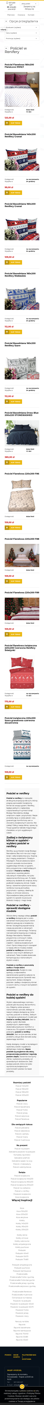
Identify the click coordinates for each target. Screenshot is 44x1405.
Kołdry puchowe (22, 1247)
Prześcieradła (22, 1274)
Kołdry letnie (22, 1235)
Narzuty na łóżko (22, 1321)
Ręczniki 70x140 (22, 1334)
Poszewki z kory (22, 1316)
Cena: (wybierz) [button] (11, 33)
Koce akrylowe (22, 1217)
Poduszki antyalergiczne (22, 1265)
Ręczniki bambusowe (22, 1331)
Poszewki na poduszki (22, 1301)
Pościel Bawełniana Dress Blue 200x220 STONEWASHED (21, 414)
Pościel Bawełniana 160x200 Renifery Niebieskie (20, 274)
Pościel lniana (22, 1137)
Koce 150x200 (22, 1211)
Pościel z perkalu (22, 1134)
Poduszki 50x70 (22, 1256)
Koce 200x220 (22, 1214)
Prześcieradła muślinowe (22, 1295)
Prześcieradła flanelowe (22, 1292)
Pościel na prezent (22, 1149)
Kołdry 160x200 (22, 1226)
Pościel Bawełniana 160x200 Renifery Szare (20, 344)
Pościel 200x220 (22, 1095)
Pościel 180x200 (22, 1092)
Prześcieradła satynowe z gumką (22, 1286)
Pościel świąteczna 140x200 (22, 1179)
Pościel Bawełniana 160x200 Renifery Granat (20, 205)
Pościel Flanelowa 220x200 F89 (22, 592)
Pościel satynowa (22, 1116)
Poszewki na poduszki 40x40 (22, 1304)
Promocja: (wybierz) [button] (13, 38)
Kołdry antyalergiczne (22, 1244)
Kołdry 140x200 (22, 1223)
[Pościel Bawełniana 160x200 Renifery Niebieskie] (22, 298)
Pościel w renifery (22, 1191)
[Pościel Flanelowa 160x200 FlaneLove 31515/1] (22, 89)
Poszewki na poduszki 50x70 (22, 1307)
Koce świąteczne (22, 1197)
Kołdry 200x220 (22, 1230)
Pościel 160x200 (22, 1089)
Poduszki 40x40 (22, 1253)
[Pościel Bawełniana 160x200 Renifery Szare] (22, 368)
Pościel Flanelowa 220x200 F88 (22, 539)
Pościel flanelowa (22, 1119)
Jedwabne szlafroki (22, 1158)
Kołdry (22, 1220)
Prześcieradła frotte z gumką (22, 1277)
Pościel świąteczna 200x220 (22, 1185)
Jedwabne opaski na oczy (22, 1161)
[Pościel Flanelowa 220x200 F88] (22, 555)
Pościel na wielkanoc (22, 1188)
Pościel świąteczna (22, 1176)
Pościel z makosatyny (22, 1164)
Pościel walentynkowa (22, 1167)
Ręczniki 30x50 (22, 1340)
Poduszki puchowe (22, 1268)
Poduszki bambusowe (22, 1271)
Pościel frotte (22, 1110)
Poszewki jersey (22, 1313)
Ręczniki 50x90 (22, 1337)
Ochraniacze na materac (22, 1298)
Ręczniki (22, 1325)
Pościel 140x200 (22, 1086)
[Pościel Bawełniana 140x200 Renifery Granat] (22, 159)
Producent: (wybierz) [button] (13, 27)
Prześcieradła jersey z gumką (22, 1283)
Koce (22, 1208)
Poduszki (22, 1250)
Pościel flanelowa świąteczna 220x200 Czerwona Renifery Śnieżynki (21, 648)
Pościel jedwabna (22, 1128)
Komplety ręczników (22, 1155)
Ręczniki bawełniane (22, 1328)
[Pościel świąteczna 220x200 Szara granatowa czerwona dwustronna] (22, 745)
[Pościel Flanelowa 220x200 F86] (22, 496)
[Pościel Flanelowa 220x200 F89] (22, 609)
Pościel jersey (22, 1113)
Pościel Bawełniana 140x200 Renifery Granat (20, 135)
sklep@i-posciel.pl (17, 1385)
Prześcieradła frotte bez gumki (22, 1280)
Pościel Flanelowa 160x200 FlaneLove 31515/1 (19, 65)
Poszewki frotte (22, 1310)
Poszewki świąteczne (22, 1194)
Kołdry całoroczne (22, 1241)
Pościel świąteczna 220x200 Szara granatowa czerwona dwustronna (20, 720)
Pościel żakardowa (22, 1131)
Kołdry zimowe (22, 1238)
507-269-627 (15, 1382)
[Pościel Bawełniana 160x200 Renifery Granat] (22, 228)
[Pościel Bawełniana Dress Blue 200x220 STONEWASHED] (22, 433)
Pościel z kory (22, 1104)
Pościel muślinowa (22, 1140)
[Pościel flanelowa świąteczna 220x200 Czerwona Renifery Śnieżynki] (22, 673)
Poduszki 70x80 (22, 1259)
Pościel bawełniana (22, 1107)
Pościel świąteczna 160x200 (22, 1182)
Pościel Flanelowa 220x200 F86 (22, 473)
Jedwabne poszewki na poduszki (22, 1152)
